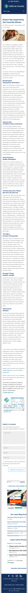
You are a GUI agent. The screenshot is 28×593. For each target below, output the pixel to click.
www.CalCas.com (9, 585)
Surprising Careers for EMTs (15, 517)
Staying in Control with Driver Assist (17, 526)
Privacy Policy (20, 585)
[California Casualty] (7, 402)
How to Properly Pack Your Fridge (16, 521)
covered (21, 375)
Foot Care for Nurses (13, 535)
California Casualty (9, 25)
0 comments (7, 27)
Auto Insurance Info (20, 25)
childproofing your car (9, 370)
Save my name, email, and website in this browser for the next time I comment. (14, 463)
